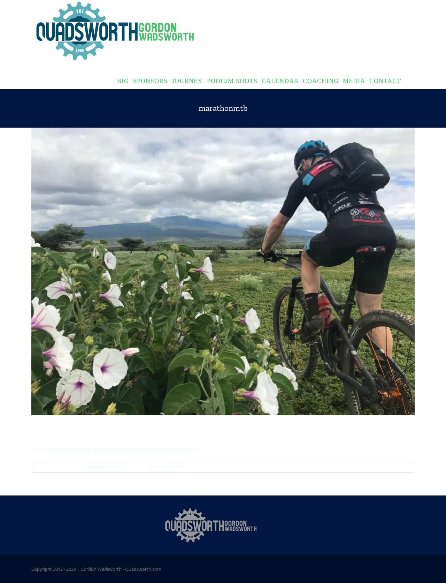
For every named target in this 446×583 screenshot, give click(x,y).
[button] (407, 80)
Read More (403, 466)
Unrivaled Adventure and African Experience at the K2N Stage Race (148, 431)
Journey (139, 466)
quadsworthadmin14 (59, 466)
